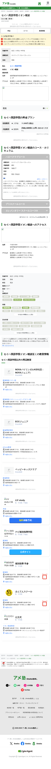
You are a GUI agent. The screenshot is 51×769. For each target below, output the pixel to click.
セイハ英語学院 (16, 66)
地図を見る (8, 389)
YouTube (27, 690)
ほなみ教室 (7, 447)
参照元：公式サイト (42, 179)
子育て (42, 685)
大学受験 (30, 685)
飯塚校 (5, 540)
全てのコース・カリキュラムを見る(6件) (33, 217)
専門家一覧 (21, 708)
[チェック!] (45, 577)
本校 (4, 509)
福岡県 (16, 11)
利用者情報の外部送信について (33, 712)
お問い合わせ (21, 717)
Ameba (16, 743)
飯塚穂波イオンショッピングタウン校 (17, 399)
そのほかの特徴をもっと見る (25, 314)
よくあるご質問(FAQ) (36, 717)
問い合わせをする (8, 345)
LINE (18, 685)
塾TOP (3, 11)
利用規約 (41, 708)
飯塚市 (21, 11)
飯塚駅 (27, 11)
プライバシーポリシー (12, 712)
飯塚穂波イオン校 (9, 380)
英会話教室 (10, 11)
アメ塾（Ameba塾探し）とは (29, 698)
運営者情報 (31, 708)
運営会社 (11, 717)
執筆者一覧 (10, 708)
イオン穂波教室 (8, 626)
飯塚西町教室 (8, 430)
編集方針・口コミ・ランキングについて (25, 703)
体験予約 (25, 520)
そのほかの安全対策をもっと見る (25, 333)
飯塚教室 (6, 478)
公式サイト (25, 551)
